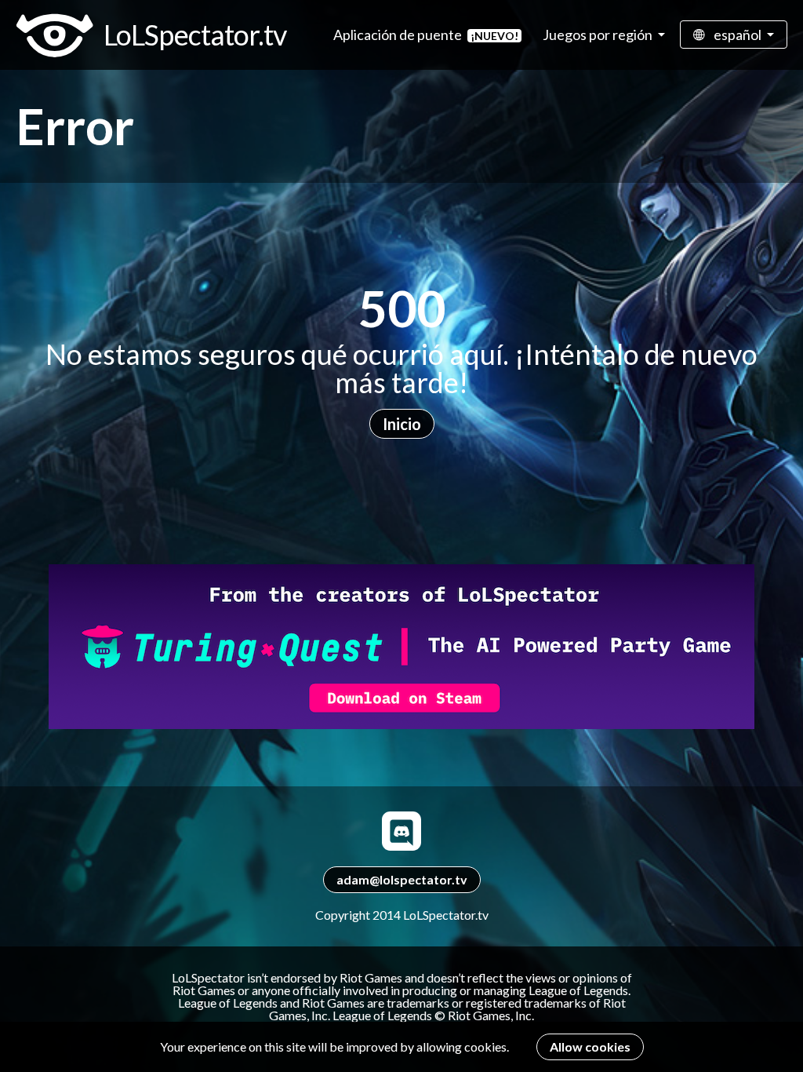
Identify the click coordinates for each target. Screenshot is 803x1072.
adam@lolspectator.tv (401, 879)
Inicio (402, 423)
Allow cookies (590, 1046)
